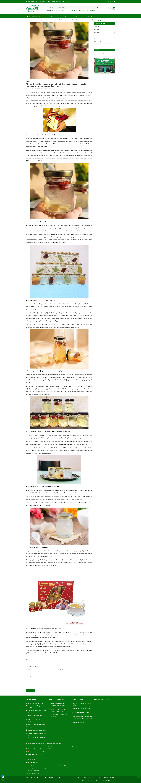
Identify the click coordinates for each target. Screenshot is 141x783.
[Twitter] (106, 1)
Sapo (60, 777)
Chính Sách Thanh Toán (88, 780)
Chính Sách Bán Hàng (108, 780)
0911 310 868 (43, 737)
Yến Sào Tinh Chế (60, 10)
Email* (61, 669)
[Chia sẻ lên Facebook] (32, 660)
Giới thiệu (58, 16)
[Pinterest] (110, 1)
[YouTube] (114, 1)
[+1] (41, 660)
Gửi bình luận (31, 690)
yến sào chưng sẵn (68, 100)
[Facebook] (105, 1)
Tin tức (81, 16)
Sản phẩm (65, 16)
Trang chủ (51, 16)
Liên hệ (96, 16)
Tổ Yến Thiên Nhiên (90, 10)
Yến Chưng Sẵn (69, 10)
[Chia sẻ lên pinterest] (38, 660)
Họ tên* (28, 669)
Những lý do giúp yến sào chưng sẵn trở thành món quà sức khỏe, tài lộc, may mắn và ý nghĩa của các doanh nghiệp (58, 85)
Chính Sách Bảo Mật (109, 777)
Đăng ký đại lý (88, 16)
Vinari (45, 644)
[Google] (108, 1)
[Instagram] (112, 1)
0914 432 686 (88, 708)
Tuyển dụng (74, 16)
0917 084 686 (65, 719)
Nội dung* (28, 676)
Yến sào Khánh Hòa (31, 632)
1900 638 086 (35, 737)
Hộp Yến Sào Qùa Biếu (78, 10)
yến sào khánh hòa (99, 53)
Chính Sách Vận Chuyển (84, 777)
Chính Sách (98, 780)
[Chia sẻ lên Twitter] (35, 660)
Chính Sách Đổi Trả (97, 777)
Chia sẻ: (28, 659)
